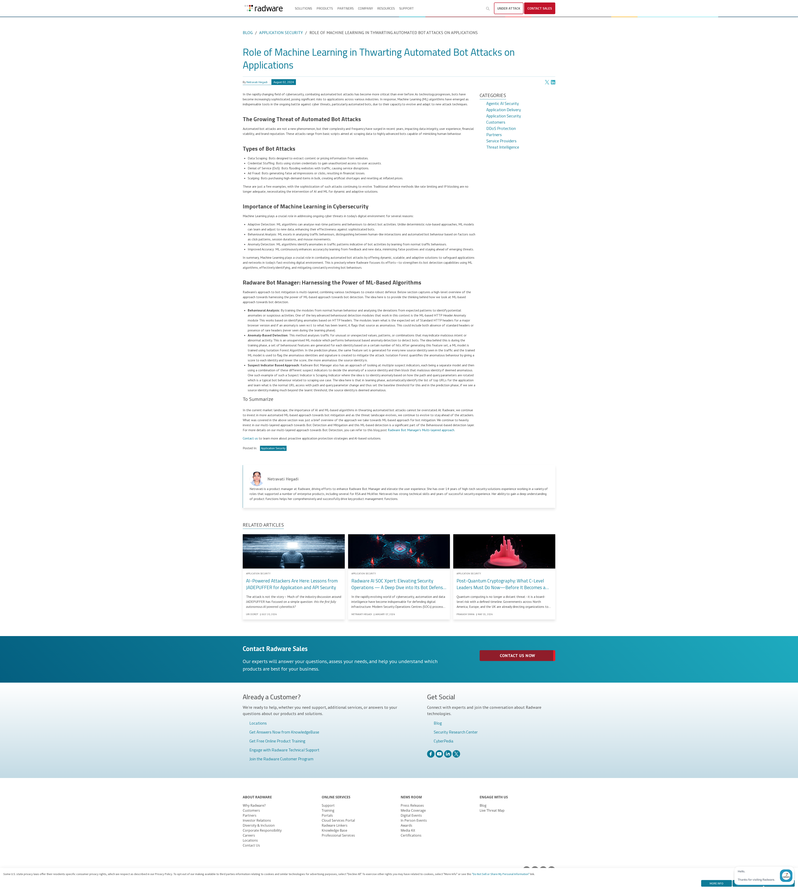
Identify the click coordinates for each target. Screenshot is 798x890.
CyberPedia (443, 741)
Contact (539, 8)
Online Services (336, 797)
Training (328, 810)
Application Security (281, 32)
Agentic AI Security (502, 103)
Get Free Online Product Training (277, 741)
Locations (258, 723)
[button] (487, 8)
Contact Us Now (517, 655)
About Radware (257, 797)
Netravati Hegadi (256, 82)
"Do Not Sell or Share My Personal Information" (501, 874)
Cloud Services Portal (338, 820)
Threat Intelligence (502, 147)
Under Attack (508, 8)
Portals (327, 815)
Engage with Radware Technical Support (284, 750)
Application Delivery (503, 110)
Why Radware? (254, 805)
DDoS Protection (501, 128)
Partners (345, 8)
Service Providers (501, 141)
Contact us (250, 438)
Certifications (411, 835)
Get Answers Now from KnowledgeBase (284, 732)
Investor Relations (257, 820)
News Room (411, 797)
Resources (386, 8)
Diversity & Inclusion (259, 825)
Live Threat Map (492, 810)
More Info (716, 883)
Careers (249, 835)
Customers (495, 122)
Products (324, 8)
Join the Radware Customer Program (281, 759)
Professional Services (338, 835)
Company (365, 8)
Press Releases (412, 805)
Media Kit (408, 830)
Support (406, 8)
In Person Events (414, 820)
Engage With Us (494, 797)
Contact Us (251, 845)
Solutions (303, 8)
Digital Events (411, 815)
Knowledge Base (334, 830)
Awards (406, 825)
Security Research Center (456, 732)
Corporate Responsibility (262, 830)
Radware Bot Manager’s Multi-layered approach (421, 430)
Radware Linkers (334, 825)
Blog (248, 32)
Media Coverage (413, 810)
